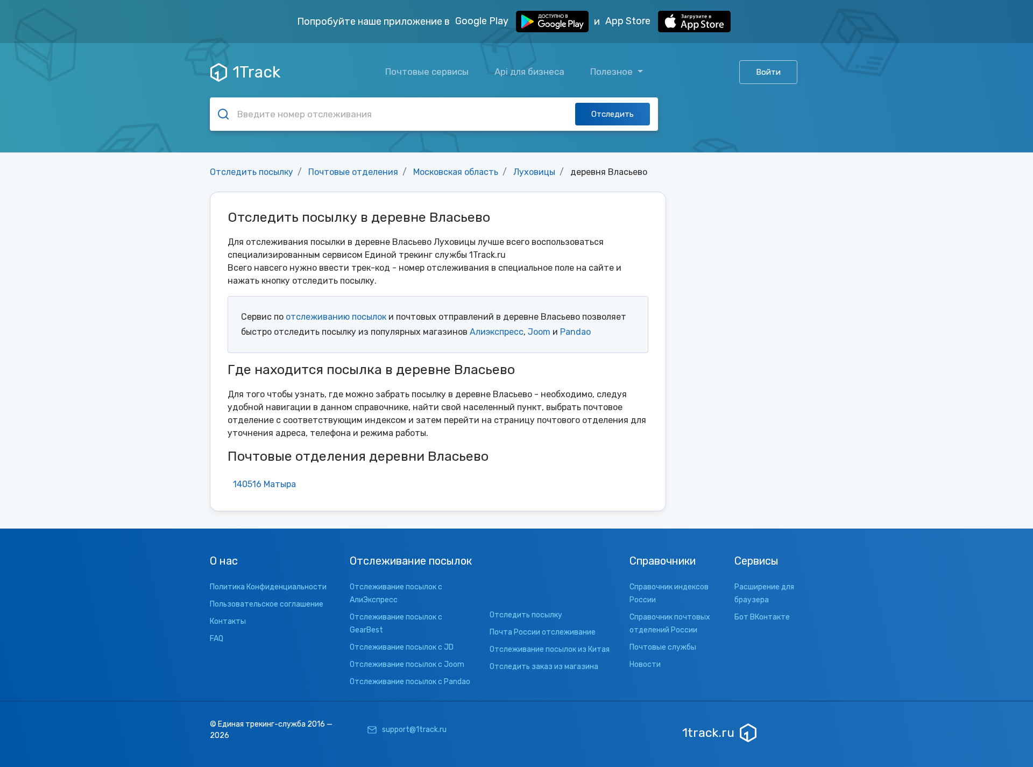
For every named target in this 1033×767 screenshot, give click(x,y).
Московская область (455, 172)
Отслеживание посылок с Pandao (410, 681)
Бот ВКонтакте (762, 617)
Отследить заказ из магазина (544, 666)
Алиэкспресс (496, 332)
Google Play (483, 21)
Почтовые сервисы (427, 71)
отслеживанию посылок (336, 317)
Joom (539, 332)
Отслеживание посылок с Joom (407, 664)
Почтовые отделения (353, 172)
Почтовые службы (662, 647)
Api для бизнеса (529, 71)
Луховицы (534, 172)
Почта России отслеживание (543, 632)
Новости (645, 664)
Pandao (575, 332)
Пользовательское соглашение (266, 604)
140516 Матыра (264, 484)
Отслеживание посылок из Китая (550, 649)
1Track (256, 72)
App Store (629, 21)
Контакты (228, 621)
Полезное (612, 71)
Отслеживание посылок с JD (402, 647)
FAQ (216, 638)
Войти (768, 72)
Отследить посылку (251, 172)
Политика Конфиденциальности (268, 587)
